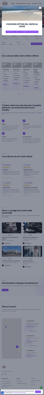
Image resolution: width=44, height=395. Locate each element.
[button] (2, 392)
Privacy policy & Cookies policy (19, 392)
